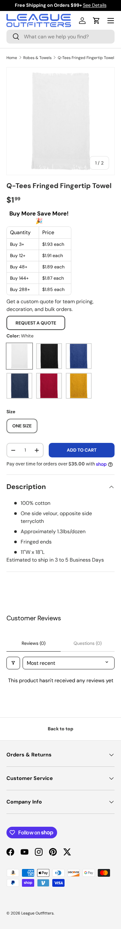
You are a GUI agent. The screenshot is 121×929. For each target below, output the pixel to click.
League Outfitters (37, 913)
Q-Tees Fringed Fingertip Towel (86, 57)
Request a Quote (35, 323)
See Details (94, 5)
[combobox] (60, 37)
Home (11, 57)
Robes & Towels (37, 57)
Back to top (60, 729)
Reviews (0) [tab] (33, 643)
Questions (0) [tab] (88, 643)
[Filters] (13, 663)
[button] (96, 21)
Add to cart (81, 450)
